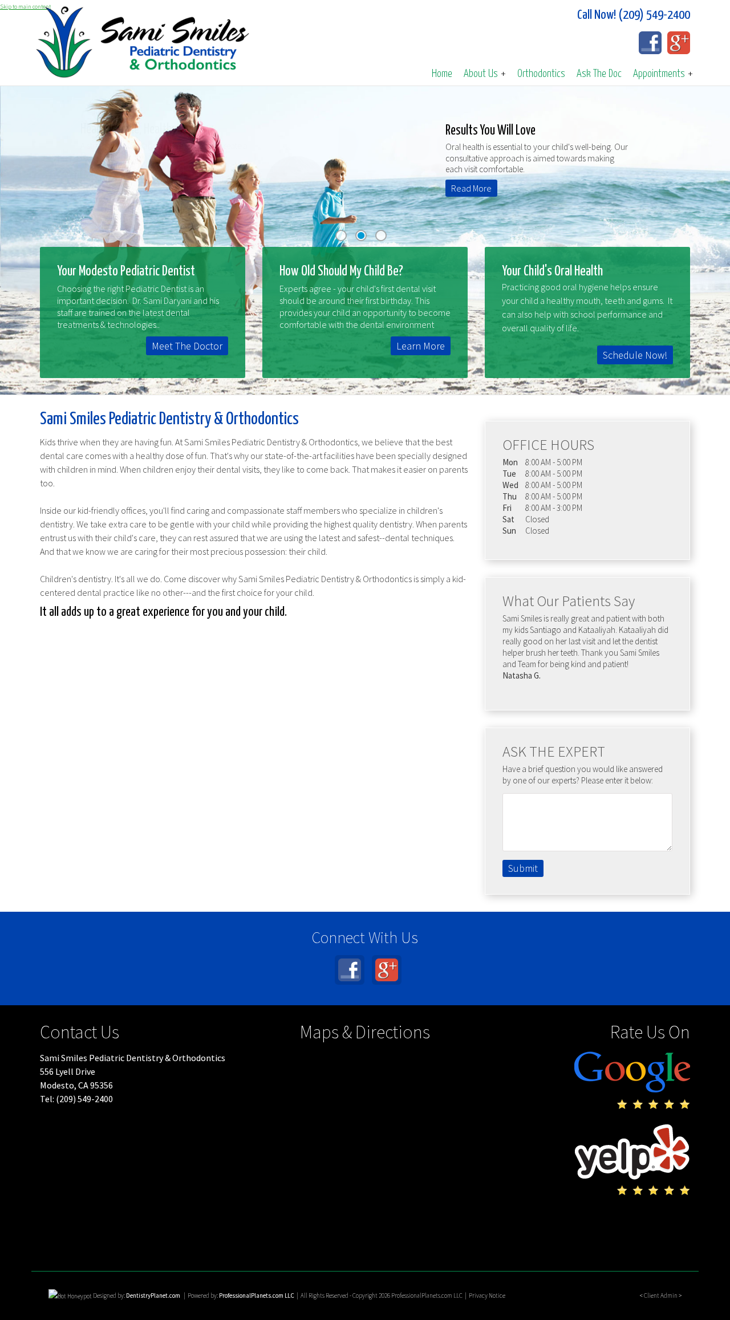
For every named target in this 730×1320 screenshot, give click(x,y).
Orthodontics (541, 73)
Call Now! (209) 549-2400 (633, 15)
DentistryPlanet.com (153, 1295)
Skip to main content (25, 6)
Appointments (663, 73)
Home (442, 73)
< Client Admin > (661, 1295)
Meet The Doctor (187, 345)
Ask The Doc (599, 73)
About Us (485, 73)
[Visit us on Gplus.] (678, 42)
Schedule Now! (635, 355)
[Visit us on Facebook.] (650, 42)
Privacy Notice (487, 1295)
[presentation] (70, 1295)
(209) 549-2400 (84, 1098)
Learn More (420, 345)
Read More (464, 188)
